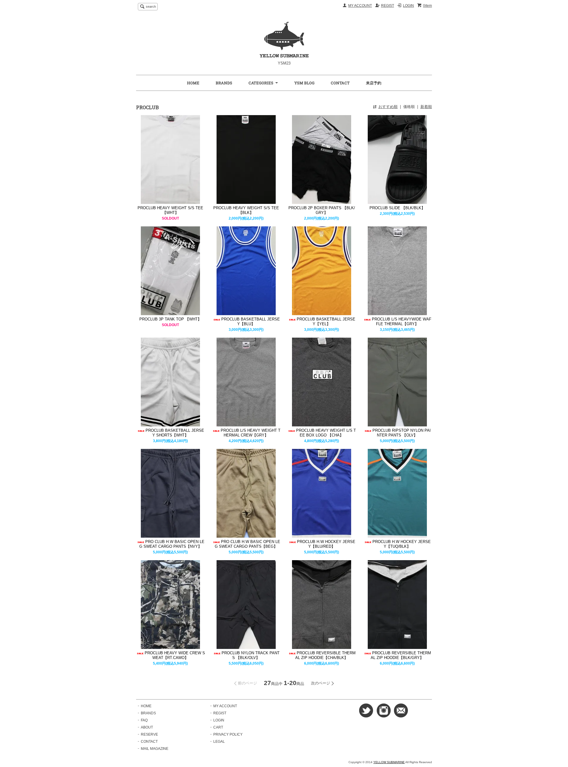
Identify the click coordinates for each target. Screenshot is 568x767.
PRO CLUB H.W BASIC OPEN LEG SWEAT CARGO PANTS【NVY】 (171, 544)
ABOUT (147, 727)
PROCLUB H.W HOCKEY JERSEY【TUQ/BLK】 (401, 544)
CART (218, 727)
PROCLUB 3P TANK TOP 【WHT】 (170, 319)
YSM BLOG (304, 83)
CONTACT (340, 83)
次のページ (320, 683)
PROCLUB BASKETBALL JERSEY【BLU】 (250, 321)
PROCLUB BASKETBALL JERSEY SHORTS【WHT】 (175, 432)
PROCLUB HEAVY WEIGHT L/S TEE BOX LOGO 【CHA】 (326, 432)
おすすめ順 (388, 106)
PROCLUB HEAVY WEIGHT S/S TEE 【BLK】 (246, 210)
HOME (193, 83)
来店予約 (373, 83)
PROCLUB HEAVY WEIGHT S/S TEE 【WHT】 (170, 210)
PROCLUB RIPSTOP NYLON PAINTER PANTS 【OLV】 (401, 432)
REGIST (387, 6)
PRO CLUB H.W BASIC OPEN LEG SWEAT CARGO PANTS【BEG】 (247, 544)
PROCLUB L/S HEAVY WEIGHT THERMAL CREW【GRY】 (250, 432)
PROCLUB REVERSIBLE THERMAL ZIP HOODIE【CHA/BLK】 (325, 655)
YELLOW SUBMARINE (389, 762)
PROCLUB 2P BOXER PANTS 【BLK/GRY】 (321, 210)
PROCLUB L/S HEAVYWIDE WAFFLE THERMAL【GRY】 (401, 321)
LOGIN (408, 6)
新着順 (426, 106)
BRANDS (224, 83)
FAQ (144, 720)
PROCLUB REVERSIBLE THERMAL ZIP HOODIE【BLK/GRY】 (401, 655)
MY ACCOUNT (360, 6)
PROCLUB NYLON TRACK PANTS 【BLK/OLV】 (251, 655)
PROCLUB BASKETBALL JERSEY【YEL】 (326, 321)
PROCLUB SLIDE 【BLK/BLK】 (397, 208)
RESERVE (149, 734)
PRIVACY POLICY (228, 734)
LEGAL (219, 741)
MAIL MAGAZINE (154, 749)
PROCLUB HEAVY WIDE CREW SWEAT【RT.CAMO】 (175, 655)
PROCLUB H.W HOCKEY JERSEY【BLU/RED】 (326, 544)
